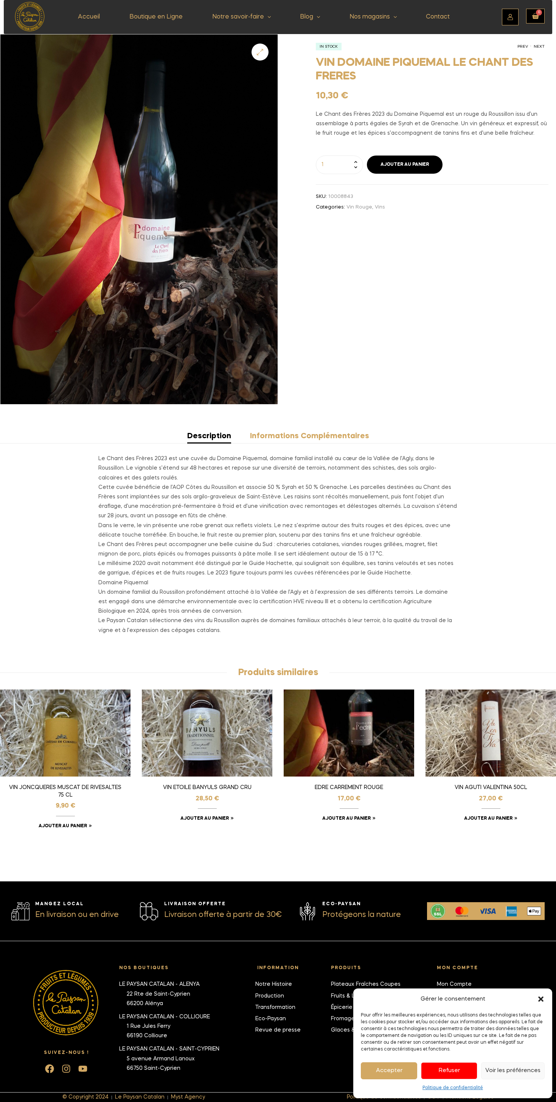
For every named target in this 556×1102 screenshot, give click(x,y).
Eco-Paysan (341, 904)
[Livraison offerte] (149, 911)
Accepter (389, 1070)
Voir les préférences (512, 1070)
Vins (380, 207)
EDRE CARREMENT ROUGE (349, 787)
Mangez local (59, 904)
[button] (541, 999)
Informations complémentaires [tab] (309, 436)
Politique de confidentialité (452, 1088)
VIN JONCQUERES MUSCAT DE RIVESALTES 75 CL (65, 791)
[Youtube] (82, 1068)
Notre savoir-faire (238, 17)
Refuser (449, 1070)
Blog (306, 17)
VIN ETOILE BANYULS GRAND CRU (207, 787)
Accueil (89, 17)
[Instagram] (66, 1068)
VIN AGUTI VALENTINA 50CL (491, 787)
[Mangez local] (20, 911)
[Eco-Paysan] (307, 911)
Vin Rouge (359, 207)
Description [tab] (209, 436)
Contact (438, 17)
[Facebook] (49, 1068)
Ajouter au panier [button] (63, 826)
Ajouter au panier (405, 164)
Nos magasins (369, 17)
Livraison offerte (195, 904)
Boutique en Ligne (156, 17)
